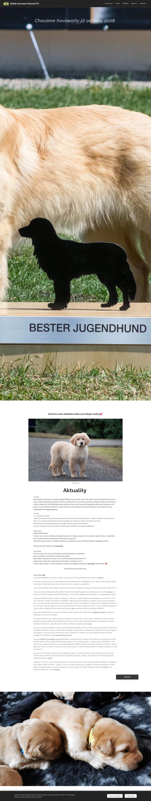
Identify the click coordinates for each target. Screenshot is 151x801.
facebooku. (59, 546)
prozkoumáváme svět (63, 635)
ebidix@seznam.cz (51, 509)
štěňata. (57, 669)
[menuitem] (109, 3)
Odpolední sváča (99, 612)
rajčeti (50, 658)
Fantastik (91, 564)
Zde (72, 608)
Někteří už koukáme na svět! (51, 639)
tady (90, 624)
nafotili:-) (101, 578)
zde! (43, 575)
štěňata (109, 592)
